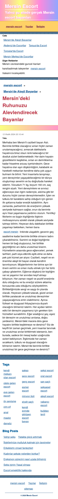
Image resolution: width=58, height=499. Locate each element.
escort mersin (11, 231)
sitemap (28, 488)
